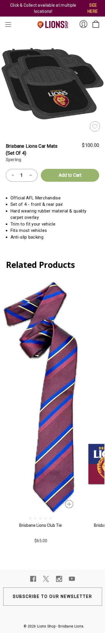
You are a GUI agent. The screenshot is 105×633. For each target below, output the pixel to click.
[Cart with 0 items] (96, 22)
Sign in (83, 24)
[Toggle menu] (7, 25)
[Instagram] (59, 579)
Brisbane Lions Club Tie (40, 525)
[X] (46, 579)
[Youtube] (72, 579)
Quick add (70, 504)
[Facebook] (33, 579)
